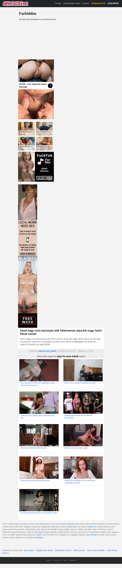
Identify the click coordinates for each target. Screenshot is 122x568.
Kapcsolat (49, 560)
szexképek (38, 537)
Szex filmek (112, 550)
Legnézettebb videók (72, 3)
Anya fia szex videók (47, 351)
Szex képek (29, 550)
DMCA (64, 560)
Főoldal (58, 3)
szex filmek (91, 535)
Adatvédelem (72, 560)
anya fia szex (73, 524)
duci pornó (38, 532)
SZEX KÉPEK (113, 3)
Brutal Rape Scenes (63, 550)
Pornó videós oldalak (95, 550)
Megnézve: (82, 351)
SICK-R (5, 553)
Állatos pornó (79, 550)
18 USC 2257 (57, 560)
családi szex (91, 526)
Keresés (85, 3)
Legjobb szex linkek (44, 550)
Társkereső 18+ (98, 3)
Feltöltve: (62, 351)
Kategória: (33, 351)
